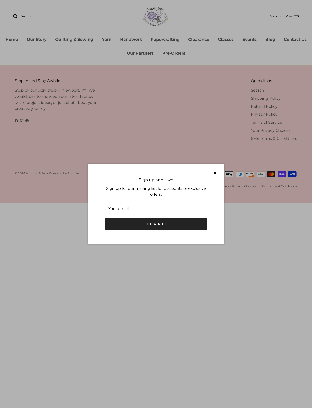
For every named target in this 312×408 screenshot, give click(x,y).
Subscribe (156, 224)
